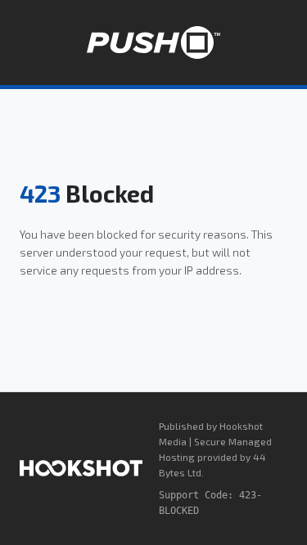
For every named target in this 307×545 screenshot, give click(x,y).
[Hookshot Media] (81, 468)
